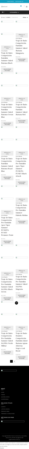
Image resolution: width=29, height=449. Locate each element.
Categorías (13, 12)
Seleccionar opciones (7, 70)
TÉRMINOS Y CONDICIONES (8, 413)
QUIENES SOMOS (5, 397)
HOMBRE (8, 17)
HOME (2, 392)
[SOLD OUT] (22, 307)
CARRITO (3, 406)
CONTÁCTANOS (4, 399)
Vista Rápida (4, 51)
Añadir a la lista (7, 47)
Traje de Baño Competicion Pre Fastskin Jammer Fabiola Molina (22, 210)
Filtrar (24, 17)
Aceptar (2, 448)
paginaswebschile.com (14, 439)
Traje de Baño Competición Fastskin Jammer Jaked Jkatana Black (7, 58)
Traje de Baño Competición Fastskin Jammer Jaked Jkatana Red (21, 109)
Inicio (4, 17)
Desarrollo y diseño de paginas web (14, 437)
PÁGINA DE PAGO (5, 411)
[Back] (3, 12)
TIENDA (3, 394)
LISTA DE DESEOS (5, 409)
